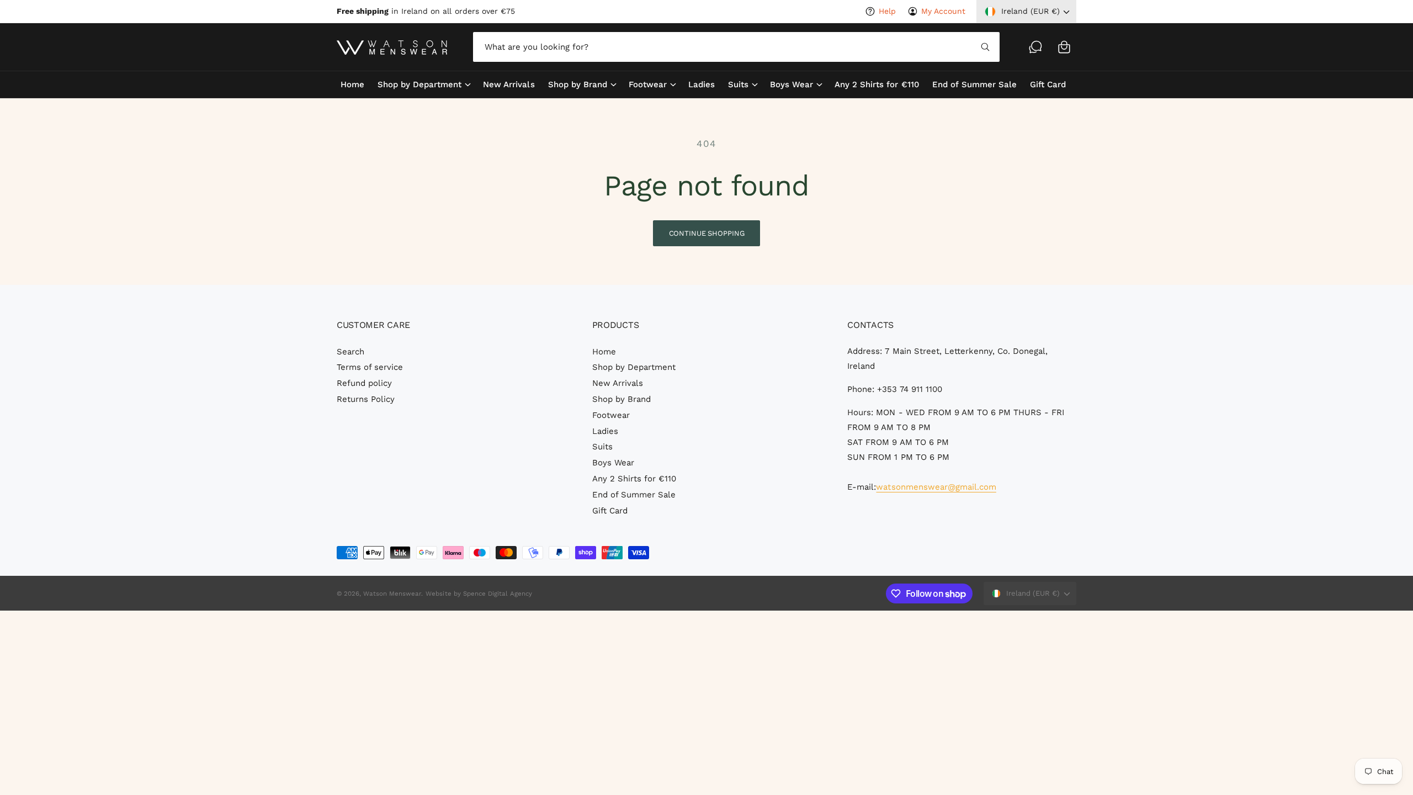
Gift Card (610, 511)
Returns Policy (366, 399)
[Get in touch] (1035, 47)
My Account (943, 11)
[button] (1064, 47)
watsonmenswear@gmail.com (936, 487)
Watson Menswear (392, 593)
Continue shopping (707, 233)
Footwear (648, 84)
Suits (738, 84)
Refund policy (364, 383)
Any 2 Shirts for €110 (634, 479)
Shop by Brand (577, 84)
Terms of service (370, 367)
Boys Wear (791, 84)
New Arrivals (617, 383)
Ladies (605, 431)
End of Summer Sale (634, 495)
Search (350, 352)
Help (887, 11)
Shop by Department (419, 84)
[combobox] (736, 47)
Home (604, 352)
